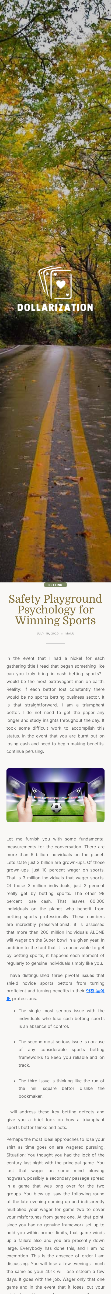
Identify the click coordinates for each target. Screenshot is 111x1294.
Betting (55, 584)
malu (69, 633)
